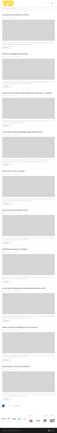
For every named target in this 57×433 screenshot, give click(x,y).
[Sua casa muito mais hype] (28, 225)
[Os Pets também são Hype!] (28, 69)
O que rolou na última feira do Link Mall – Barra (27, 93)
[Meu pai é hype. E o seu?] (28, 186)
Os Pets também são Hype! (15, 54)
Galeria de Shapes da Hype (15, 15)
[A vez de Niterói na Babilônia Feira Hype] (28, 147)
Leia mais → (6, 47)
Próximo (17, 405)
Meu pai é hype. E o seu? (13, 171)
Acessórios (18, 56)
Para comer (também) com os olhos (20, 327)
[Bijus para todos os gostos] (28, 381)
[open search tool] (48, 3)
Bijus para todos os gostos (16, 367)
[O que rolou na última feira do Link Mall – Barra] (28, 108)
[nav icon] (52, 3)
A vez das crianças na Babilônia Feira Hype (23, 288)
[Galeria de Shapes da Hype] (28, 30)
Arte (16, 17)
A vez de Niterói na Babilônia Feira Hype (22, 132)
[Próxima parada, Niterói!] (28, 264)
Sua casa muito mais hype (14, 210)
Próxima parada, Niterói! (14, 249)
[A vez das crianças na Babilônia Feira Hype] (28, 303)
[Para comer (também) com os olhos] (28, 342)
